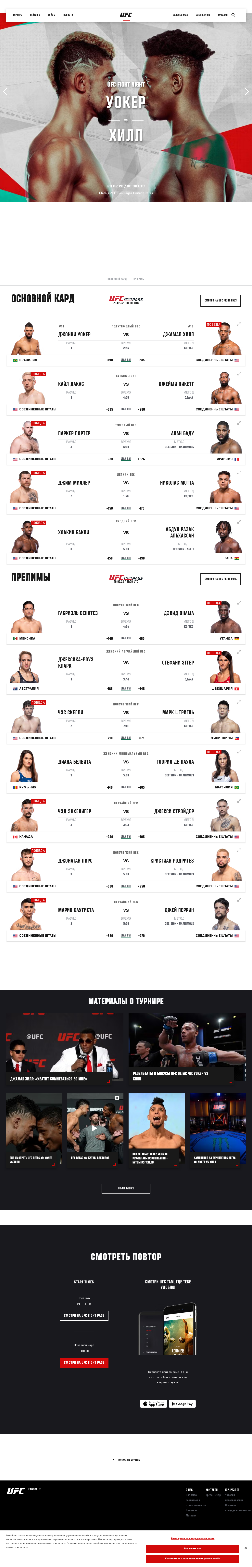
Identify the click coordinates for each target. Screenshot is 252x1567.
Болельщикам (180, 15)
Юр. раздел (232, 1490)
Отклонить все (192, 1549)
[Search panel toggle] (233, 15)
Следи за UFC (203, 15)
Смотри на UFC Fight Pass (221, 300)
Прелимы (139, 279)
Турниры (17, 15)
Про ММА (191, 1495)
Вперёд (245, 91)
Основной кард (117, 279)
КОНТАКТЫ (212, 1490)
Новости (68, 15)
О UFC (189, 1490)
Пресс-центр (213, 1495)
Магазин (223, 15)
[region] (126, 1548)
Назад (6, 91)
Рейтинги (35, 15)
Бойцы (52, 15)
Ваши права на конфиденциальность (192, 1539)
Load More (126, 1188)
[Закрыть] (245, 1548)
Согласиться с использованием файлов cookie (192, 1559)
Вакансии (191, 1510)
